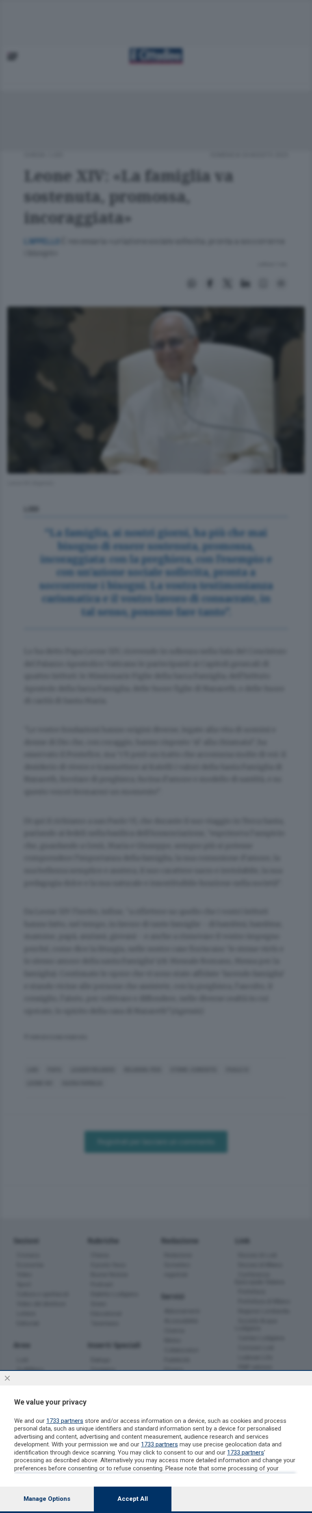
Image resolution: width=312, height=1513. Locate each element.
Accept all (132, 1498)
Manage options (47, 1498)
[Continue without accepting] (7, 1378)
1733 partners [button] (64, 1420)
